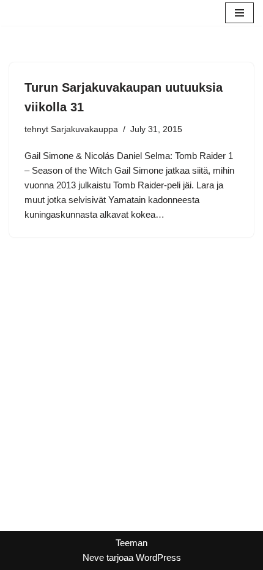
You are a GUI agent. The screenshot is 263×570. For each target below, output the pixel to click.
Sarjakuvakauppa (84, 129)
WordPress (158, 557)
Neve (93, 557)
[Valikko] (239, 12)
